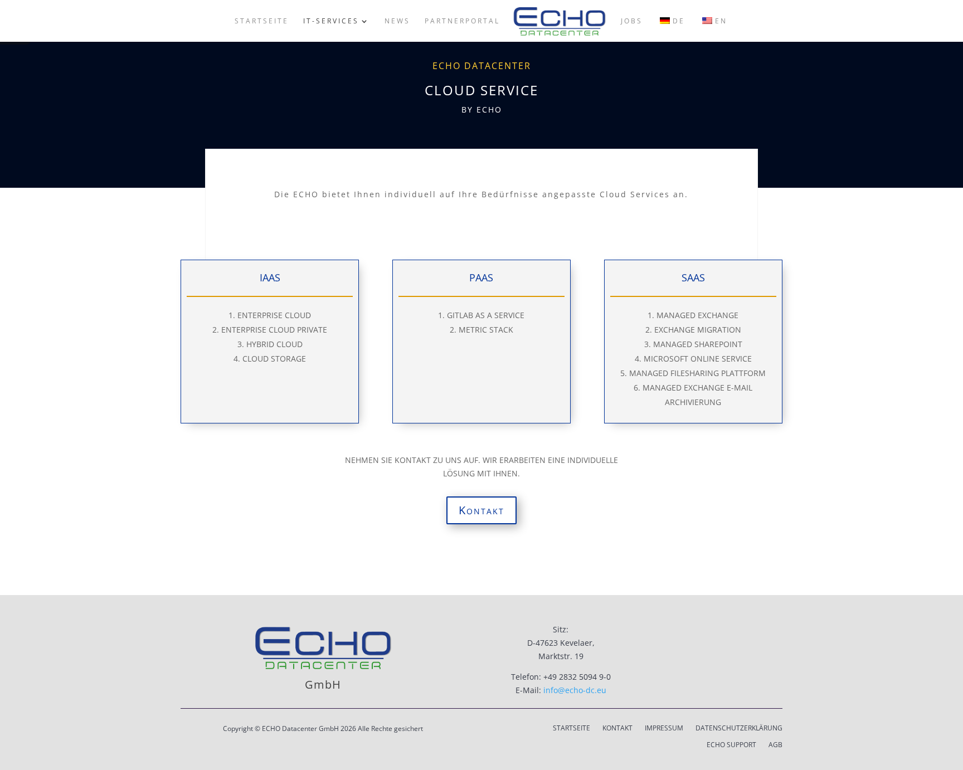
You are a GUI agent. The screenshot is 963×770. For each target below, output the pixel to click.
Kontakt (481, 510)
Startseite (571, 728)
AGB (775, 745)
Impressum (664, 728)
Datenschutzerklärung (739, 728)
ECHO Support (731, 745)
